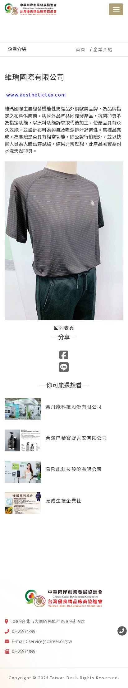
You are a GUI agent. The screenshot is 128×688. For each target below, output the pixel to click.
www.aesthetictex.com (35, 94)
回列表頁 (64, 327)
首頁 (80, 49)
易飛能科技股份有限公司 (74, 406)
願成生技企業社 (64, 500)
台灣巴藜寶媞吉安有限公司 (76, 438)
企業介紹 (102, 49)
